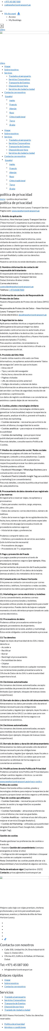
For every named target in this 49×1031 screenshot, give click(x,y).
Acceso (12, 16)
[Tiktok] (5, 939)
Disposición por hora (18, 85)
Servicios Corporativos (19, 79)
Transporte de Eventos (19, 82)
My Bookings (15, 20)
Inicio (2, 199)
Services (8, 72)
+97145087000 (16, 289)
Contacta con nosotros (15, 92)
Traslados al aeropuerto (20, 76)
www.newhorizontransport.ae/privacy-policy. (21, 781)
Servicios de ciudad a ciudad (22, 89)
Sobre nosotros (11, 69)
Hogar (7, 66)
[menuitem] (26, 96)
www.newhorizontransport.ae (25, 210)
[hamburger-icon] (1, 11)
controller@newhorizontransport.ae (16, 286)
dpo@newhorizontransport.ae (33, 314)
